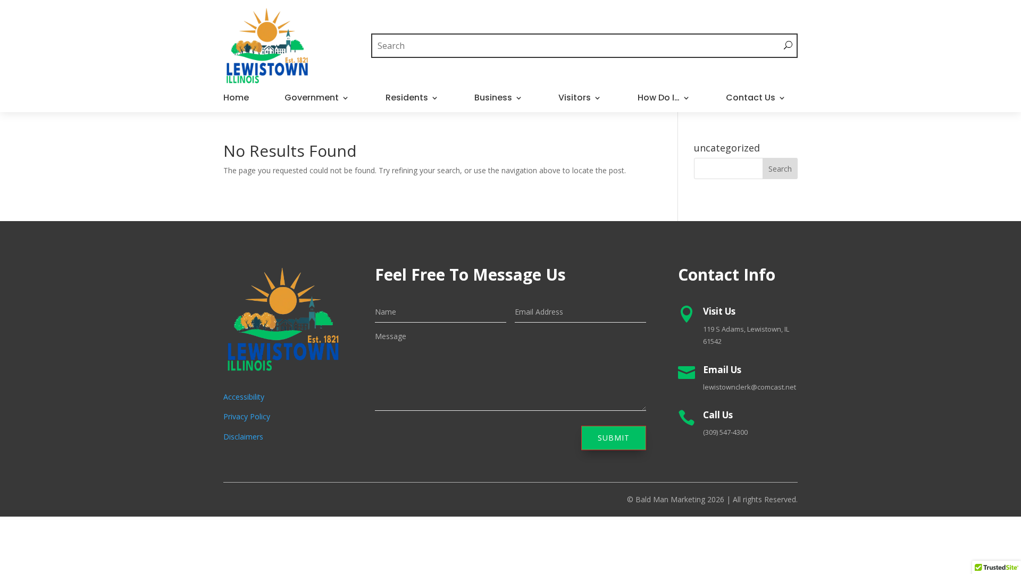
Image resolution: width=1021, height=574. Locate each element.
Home (236, 99)
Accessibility (243, 397)
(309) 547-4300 (725, 432)
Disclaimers (243, 437)
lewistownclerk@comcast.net (749, 387)
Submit (614, 438)
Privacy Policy (246, 416)
